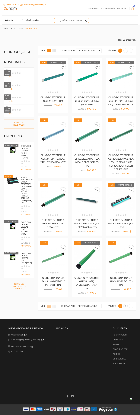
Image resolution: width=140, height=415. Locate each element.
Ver (43, 50)
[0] (133, 8)
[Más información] (60, 119)
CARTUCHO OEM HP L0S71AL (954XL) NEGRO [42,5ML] (26, 152)
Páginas (112, 50)
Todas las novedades (19, 124)
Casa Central (17, 335)
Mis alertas (119, 363)
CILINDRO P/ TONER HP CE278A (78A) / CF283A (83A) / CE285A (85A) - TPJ (121, 101)
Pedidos (117, 344)
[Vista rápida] (53, 119)
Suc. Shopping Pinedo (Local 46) (25, 339)
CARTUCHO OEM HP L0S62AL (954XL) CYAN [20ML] (26, 258)
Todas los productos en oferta (19, 286)
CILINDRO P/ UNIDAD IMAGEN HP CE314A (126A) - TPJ (53, 223)
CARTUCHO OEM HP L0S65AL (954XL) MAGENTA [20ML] (26, 228)
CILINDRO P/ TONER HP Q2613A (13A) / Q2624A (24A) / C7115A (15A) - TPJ (53, 158)
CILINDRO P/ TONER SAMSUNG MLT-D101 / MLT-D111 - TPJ (53, 281)
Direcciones (119, 359)
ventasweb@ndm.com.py (34, 5)
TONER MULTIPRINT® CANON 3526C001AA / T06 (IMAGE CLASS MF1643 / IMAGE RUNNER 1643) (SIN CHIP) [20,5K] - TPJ (27, 190)
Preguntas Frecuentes (30, 20)
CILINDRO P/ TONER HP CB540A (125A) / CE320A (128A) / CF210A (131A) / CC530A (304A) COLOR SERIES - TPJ (121, 162)
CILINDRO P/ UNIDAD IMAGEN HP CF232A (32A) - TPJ (121, 223)
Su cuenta (120, 328)
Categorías (9, 20)
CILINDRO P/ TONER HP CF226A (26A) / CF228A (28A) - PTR (87, 101)
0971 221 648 (12, 5)
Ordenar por (68, 50)
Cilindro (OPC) (17, 52)
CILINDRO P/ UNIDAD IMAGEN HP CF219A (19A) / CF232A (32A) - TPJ (87, 223)
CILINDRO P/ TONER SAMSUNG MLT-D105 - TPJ (120, 281)
